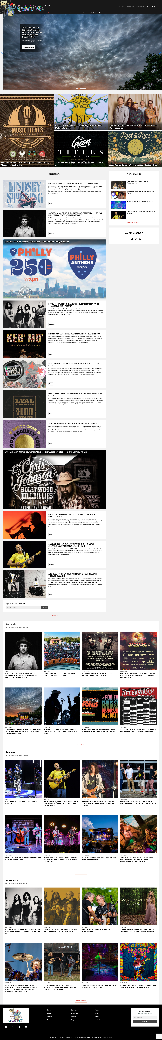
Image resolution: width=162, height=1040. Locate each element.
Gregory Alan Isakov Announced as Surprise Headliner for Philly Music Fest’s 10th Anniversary (75, 214)
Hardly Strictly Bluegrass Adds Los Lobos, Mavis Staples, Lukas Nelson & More (60, 731)
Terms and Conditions (140, 6)
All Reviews (80, 873)
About (119, 6)
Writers (97, 1016)
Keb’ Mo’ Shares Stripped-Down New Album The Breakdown (74, 334)
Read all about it (26, 47)
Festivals (86, 13)
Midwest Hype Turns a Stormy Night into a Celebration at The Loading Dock (138, 803)
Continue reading (53, 193)
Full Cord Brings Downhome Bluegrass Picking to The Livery (23, 858)
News (63, 13)
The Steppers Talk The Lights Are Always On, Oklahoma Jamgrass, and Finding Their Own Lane (60, 987)
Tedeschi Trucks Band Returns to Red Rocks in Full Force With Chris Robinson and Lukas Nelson (137, 859)
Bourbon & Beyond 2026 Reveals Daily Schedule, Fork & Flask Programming (98, 730)
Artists (49, 1016)
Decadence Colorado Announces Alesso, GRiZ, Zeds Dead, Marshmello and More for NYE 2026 (138, 676)
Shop (72, 1020)
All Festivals (80, 745)
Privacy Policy (130, 6)
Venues (97, 1010)
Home (50, 13)
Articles (56, 13)
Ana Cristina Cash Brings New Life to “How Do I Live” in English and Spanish (137, 930)
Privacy (103, 1037)
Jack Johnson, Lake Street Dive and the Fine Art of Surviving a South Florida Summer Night (71, 545)
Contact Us (98, 1020)
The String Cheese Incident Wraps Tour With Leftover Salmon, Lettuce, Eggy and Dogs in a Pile (29, 32)
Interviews (70, 13)
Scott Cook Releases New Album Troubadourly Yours (72, 423)
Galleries (94, 13)
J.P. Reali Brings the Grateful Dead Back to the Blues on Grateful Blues (138, 986)
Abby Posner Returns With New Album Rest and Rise (133, 165)
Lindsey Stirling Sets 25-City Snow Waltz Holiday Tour (73, 183)
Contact (124, 6)
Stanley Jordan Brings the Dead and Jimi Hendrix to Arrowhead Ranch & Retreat (98, 804)
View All (53, 616)
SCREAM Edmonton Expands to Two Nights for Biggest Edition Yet (97, 675)
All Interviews (80, 1001)
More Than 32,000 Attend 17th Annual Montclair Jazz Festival (61, 675)
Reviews (78, 13)
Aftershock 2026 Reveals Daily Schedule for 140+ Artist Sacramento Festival (138, 730)
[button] (77, 88)
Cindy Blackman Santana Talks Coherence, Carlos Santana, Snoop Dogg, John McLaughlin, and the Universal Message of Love (21, 988)
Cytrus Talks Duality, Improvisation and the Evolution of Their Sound (60, 930)
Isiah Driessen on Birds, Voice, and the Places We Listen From (99, 986)
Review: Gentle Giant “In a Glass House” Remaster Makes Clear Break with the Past (23, 931)
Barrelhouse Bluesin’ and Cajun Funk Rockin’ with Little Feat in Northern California (60, 859)
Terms (109, 1037)
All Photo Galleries (133, 222)
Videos (101, 13)
